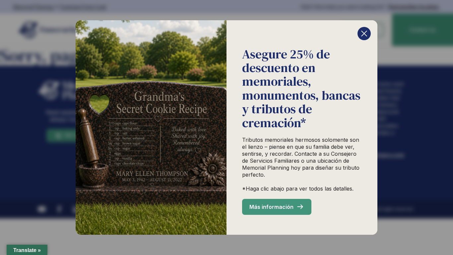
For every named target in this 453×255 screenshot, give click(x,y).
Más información (271, 207)
